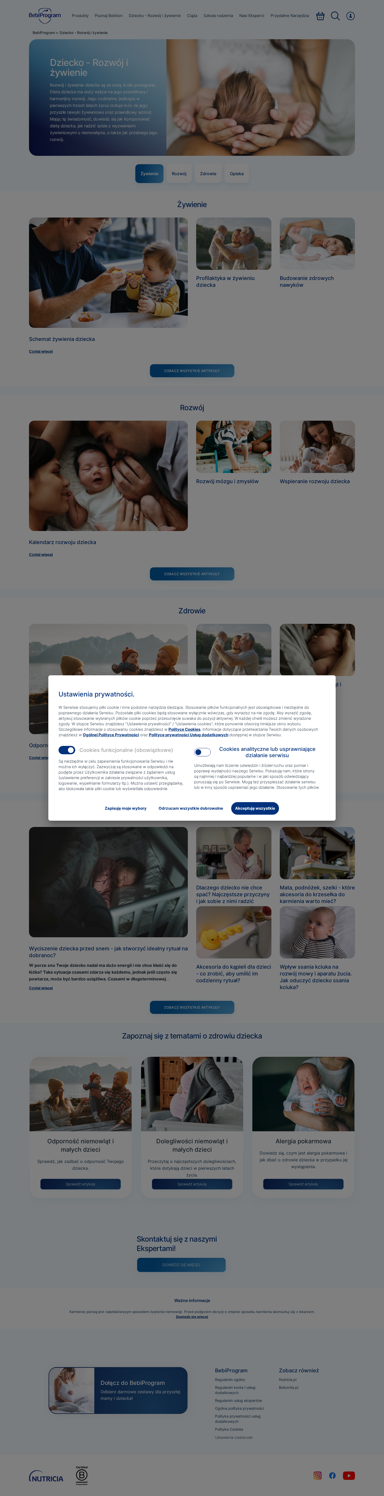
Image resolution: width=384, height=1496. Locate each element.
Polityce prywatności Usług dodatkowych (188, 734)
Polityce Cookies (184, 729)
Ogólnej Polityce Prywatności (111, 734)
